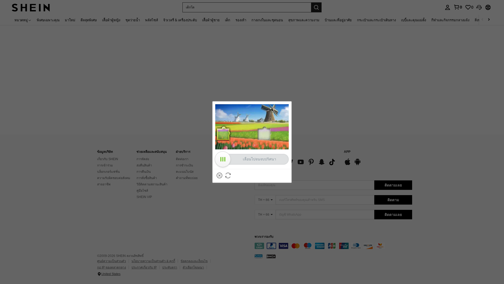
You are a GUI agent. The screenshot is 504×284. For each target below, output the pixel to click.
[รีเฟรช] (228, 175)
